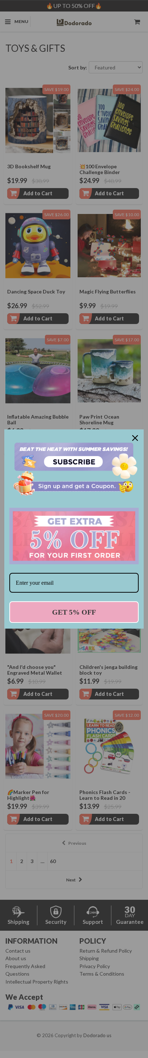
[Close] (135, 438)
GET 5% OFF (74, 612)
